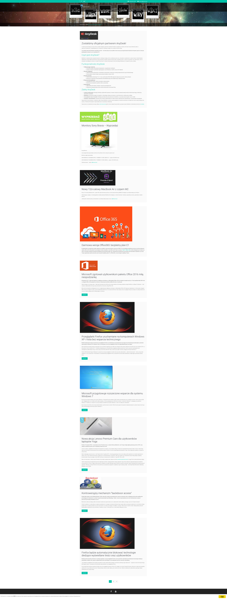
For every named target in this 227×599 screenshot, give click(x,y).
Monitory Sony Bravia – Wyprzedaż (100, 125)
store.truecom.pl (102, 104)
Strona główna (96, 10)
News (133, 10)
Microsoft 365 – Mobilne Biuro (106, 10)
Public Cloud (145, 10)
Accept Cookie (222, 596)
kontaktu (142, 104)
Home (81, 24)
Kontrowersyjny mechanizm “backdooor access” (107, 493)
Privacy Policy (138, 10)
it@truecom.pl (94, 162)
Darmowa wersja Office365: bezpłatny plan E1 (105, 245)
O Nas (129, 10)
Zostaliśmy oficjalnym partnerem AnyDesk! (104, 43)
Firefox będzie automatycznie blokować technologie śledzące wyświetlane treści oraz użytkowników (109, 554)
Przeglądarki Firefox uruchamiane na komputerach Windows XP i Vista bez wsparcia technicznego (113, 338)
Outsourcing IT (116, 10)
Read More (84, 294)
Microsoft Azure (124, 10)
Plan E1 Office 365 (126, 250)
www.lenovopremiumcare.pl (122, 459)
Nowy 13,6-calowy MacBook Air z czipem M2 (105, 189)
